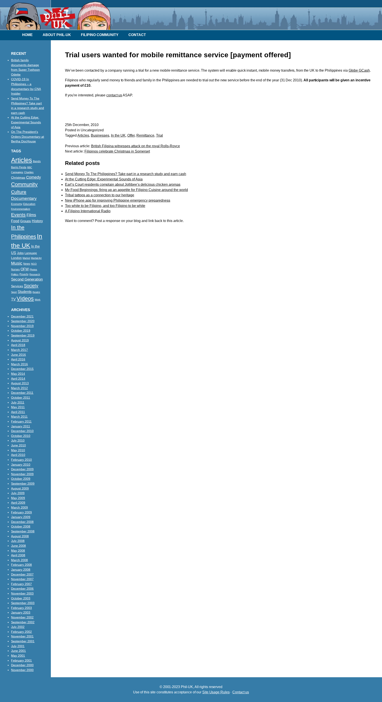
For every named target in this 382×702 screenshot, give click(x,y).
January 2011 (20, 426)
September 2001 (22, 641)
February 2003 (21, 608)
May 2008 (18, 550)
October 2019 (20, 330)
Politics (15, 274)
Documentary (24, 198)
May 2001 (18, 655)
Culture (18, 191)
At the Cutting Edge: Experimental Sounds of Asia (104, 179)
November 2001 (22, 636)
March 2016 (19, 364)
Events (18, 214)
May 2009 (18, 498)
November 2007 (22, 579)
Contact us (240, 692)
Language (31, 253)
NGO (34, 263)
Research (34, 274)
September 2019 (22, 335)
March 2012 (19, 388)
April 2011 (18, 412)
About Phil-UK (57, 35)
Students (25, 292)
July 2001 (18, 646)
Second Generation (27, 279)
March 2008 (19, 560)
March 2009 (19, 507)
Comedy (33, 177)
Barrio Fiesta (18, 167)
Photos (33, 269)
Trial (159, 135)
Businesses (100, 135)
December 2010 (22, 431)
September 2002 (22, 622)
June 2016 (18, 354)
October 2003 (20, 598)
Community (24, 184)
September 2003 (22, 603)
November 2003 (22, 593)
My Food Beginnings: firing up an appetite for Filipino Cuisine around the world (126, 190)
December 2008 (22, 522)
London (16, 258)
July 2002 (18, 627)
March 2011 (19, 416)
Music (16, 263)
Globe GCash (359, 70)
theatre (36, 292)
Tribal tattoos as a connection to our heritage (99, 195)
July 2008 (18, 541)
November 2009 (22, 474)
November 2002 (22, 617)
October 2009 (20, 478)
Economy (16, 204)
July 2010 (18, 440)
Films (31, 215)
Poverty (24, 274)
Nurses (15, 269)
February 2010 (21, 459)
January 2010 (20, 464)
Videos (25, 298)
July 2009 (18, 493)
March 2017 (19, 350)
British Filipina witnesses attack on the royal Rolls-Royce (135, 146)
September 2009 (22, 483)
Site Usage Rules (215, 692)
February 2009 (21, 512)
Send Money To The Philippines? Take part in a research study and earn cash (125, 174)
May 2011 (18, 407)
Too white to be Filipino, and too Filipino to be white (105, 206)
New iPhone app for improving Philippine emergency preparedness (117, 200)
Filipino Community (99, 35)
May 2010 (18, 450)
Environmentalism (20, 209)
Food (15, 221)
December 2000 (22, 665)
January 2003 (20, 612)
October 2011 (20, 397)
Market (26, 258)
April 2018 (18, 345)
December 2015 (22, 369)
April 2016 (18, 359)
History (37, 221)
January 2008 (20, 569)
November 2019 (22, 326)
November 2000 (22, 670)
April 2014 (18, 378)
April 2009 (18, 502)
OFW (25, 269)
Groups (25, 221)
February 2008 (21, 564)
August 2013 (20, 383)
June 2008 (18, 545)
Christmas (18, 177)
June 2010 (18, 445)
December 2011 (22, 392)
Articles (83, 135)
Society (31, 285)
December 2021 (22, 316)
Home (27, 35)
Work (37, 299)
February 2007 (21, 584)
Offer (131, 135)
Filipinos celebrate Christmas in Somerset (117, 151)
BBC (29, 167)
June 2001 (18, 650)
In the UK (118, 135)
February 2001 (21, 660)
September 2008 (22, 531)
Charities (29, 172)
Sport (14, 292)
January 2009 (20, 517)
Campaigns (17, 172)
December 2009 (22, 469)
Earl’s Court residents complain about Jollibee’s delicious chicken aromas (122, 184)
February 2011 (21, 421)
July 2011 (17, 402)
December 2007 (22, 574)
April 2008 (18, 555)
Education (29, 204)
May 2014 (18, 373)
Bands (37, 161)
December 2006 (22, 588)
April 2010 (18, 455)
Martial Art (36, 258)
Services (17, 286)
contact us (114, 95)
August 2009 (20, 488)
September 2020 (22, 321)
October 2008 (20, 526)
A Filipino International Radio (88, 211)
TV (13, 299)
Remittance (145, 135)
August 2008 (20, 536)
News (26, 263)
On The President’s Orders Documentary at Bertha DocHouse (27, 136)
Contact (137, 35)
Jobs (20, 253)
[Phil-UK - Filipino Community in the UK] (55, 28)
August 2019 (20, 340)
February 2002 (21, 631)
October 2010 (20, 436)
